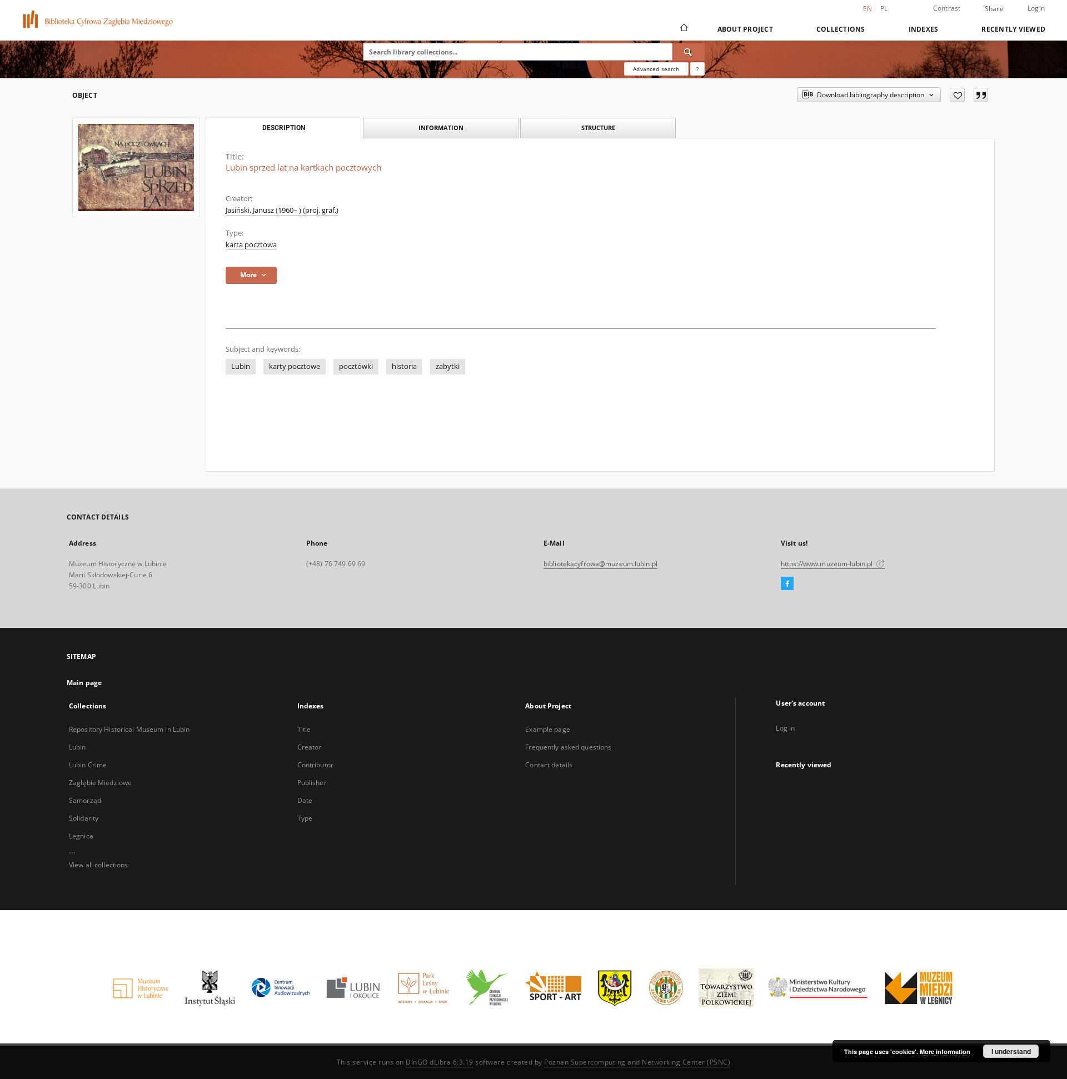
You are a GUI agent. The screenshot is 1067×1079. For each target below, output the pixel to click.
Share (994, 8)
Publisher (312, 782)
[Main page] (683, 29)
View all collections (98, 865)
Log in (785, 728)
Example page (547, 729)
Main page (84, 682)
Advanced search (656, 69)
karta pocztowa (251, 244)
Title (304, 729)
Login (1036, 8)
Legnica (81, 836)
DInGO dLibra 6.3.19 (439, 1062)
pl (884, 8)
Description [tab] (283, 128)
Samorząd (85, 800)
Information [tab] (440, 127)
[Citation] (981, 95)
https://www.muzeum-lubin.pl (827, 563)
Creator (309, 747)
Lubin (240, 366)
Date (304, 800)
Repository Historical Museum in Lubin (129, 729)
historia (404, 366)
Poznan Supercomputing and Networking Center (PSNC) (637, 1062)
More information (945, 1051)
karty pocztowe (294, 366)
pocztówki (356, 366)
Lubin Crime (88, 765)
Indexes (924, 29)
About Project (745, 29)
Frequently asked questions (568, 747)
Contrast (947, 8)
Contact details (548, 765)
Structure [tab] (598, 127)
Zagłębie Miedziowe (100, 782)
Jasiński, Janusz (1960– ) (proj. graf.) (282, 210)
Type (304, 818)
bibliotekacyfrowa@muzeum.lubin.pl (600, 563)
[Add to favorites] (957, 95)
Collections (840, 29)
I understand (1011, 1051)
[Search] (688, 52)
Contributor (315, 765)
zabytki (448, 366)
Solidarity (83, 818)
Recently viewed (1013, 29)
